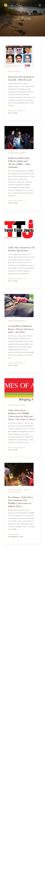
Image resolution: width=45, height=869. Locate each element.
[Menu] (39, 5)
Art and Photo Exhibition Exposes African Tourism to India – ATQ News (20, 329)
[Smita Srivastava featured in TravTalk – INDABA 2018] (18, 56)
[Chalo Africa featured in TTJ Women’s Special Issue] (18, 227)
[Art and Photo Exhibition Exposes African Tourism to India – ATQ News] (18, 305)
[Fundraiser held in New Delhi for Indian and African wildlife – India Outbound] (18, 137)
